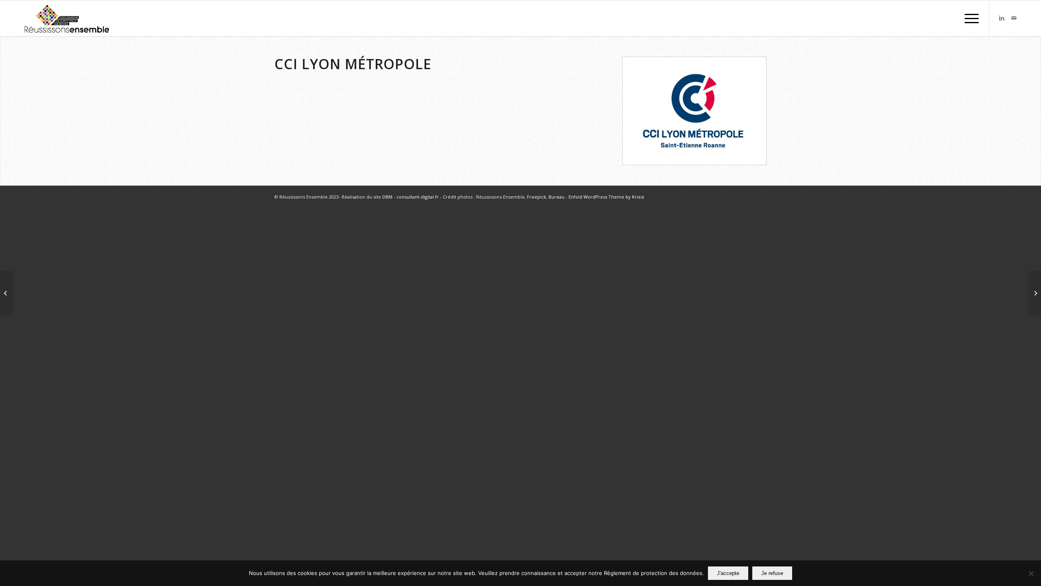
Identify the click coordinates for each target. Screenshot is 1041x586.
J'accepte (728, 573)
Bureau (556, 197)
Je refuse (772, 573)
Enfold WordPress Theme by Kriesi (606, 197)
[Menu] (969, 18)
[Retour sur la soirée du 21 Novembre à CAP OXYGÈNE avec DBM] (6, 293)
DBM (387, 197)
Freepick (536, 197)
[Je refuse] (1031, 573)
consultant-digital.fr (417, 197)
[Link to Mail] (1014, 18)
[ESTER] (1034, 293)
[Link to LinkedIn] (1002, 18)
